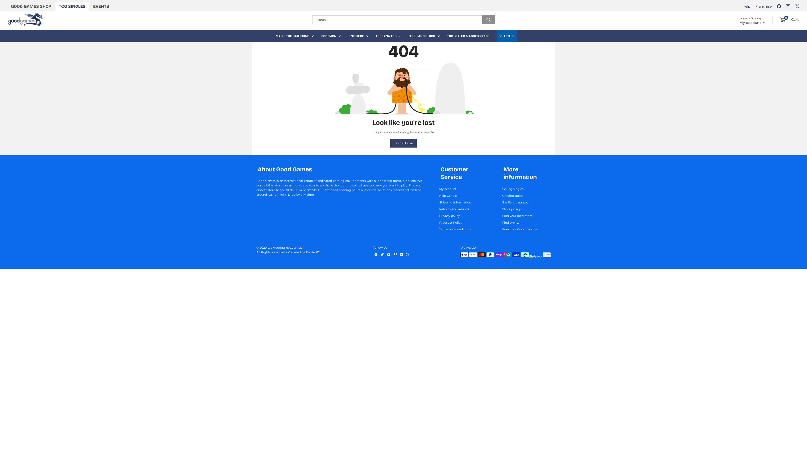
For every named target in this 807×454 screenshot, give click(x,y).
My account (750, 23)
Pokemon (328, 36)
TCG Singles (72, 6)
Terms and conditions (455, 229)
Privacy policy (449, 216)
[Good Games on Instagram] (788, 6)
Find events (510, 222)
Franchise (764, 6)
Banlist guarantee (515, 202)
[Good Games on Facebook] (779, 6)
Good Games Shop (31, 6)
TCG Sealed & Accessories (468, 36)
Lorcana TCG (386, 36)
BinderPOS (314, 252)
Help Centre (448, 196)
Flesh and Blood (422, 36)
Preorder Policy (450, 222)
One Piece (356, 36)
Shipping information (455, 202)
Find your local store (517, 216)
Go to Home (403, 143)
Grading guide (512, 196)
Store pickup (511, 209)
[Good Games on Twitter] (797, 6)
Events (101, 6)
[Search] (488, 19)
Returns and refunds (454, 209)
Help (746, 6)
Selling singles (512, 189)
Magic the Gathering (292, 36)
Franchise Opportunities (520, 229)
